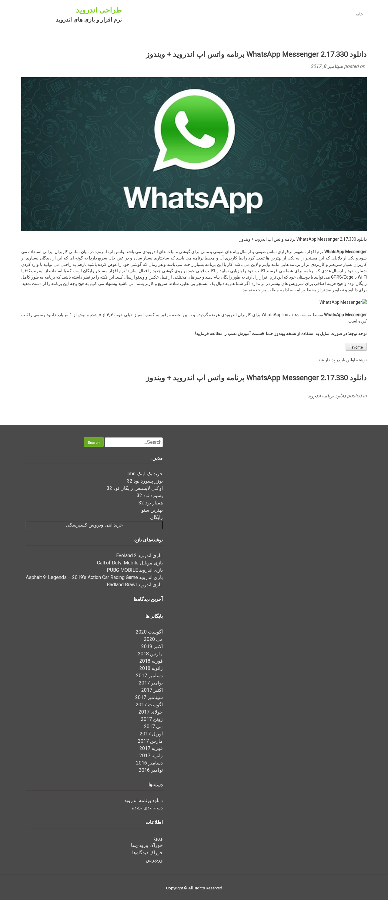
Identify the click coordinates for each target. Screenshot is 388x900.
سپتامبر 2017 (149, 697)
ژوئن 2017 (152, 719)
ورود (158, 838)
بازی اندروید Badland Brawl (135, 584)
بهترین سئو (152, 510)
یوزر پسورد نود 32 (145, 481)
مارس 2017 (150, 741)
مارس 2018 (150, 654)
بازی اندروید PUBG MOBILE (135, 570)
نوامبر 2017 (151, 683)
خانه (359, 14)
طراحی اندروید (99, 10)
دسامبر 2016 (149, 763)
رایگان (156, 517)
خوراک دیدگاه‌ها (147, 852)
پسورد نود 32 (150, 495)
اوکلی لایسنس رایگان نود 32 (135, 488)
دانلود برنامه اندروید (326, 396)
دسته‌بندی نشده (147, 808)
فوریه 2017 (151, 748)
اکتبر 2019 (152, 646)
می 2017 (153, 726)
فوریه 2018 (151, 661)
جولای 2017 (151, 712)
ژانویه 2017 (151, 755)
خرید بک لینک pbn (145, 474)
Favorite (356, 347)
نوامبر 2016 (151, 770)
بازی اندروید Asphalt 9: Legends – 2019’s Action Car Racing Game (94, 577)
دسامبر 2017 (149, 675)
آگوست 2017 (149, 705)
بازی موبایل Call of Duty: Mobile (130, 563)
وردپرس (154, 860)
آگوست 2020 (149, 632)
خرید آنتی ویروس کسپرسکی (94, 525)
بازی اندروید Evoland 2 (139, 555)
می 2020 (153, 639)
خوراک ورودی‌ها (147, 845)
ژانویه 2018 (151, 668)
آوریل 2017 (151, 734)
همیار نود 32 (151, 503)
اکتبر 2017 (152, 690)
